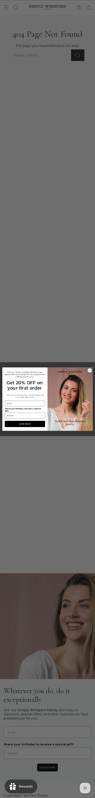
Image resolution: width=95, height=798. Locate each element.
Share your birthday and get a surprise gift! (23, 409)
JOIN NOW (25, 423)
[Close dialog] (90, 370)
